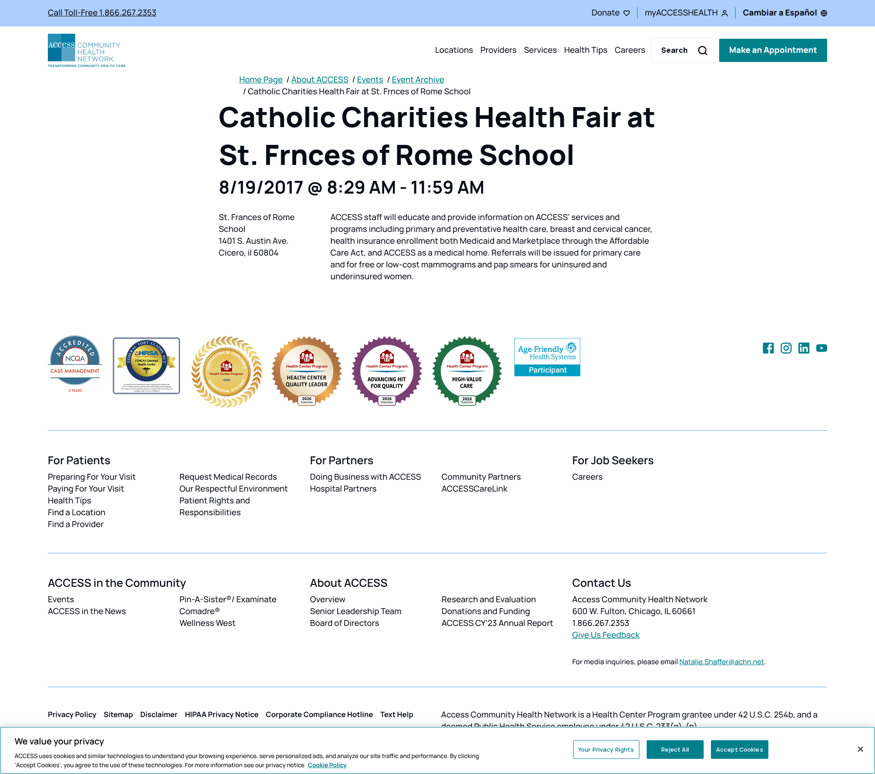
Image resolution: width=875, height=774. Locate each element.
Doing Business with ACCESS (365, 477)
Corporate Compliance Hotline (319, 714)
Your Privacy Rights (606, 749)
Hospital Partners (343, 488)
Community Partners (481, 477)
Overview (327, 599)
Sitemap (118, 714)
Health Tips (585, 50)
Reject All (675, 749)
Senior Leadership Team (355, 611)
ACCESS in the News (87, 611)
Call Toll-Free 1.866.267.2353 (102, 12)
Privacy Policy (72, 714)
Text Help (397, 714)
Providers (498, 50)
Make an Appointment (773, 50)
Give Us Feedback (606, 635)
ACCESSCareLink (474, 488)
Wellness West (208, 623)
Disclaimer (159, 714)
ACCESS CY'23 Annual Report (497, 623)
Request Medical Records (228, 477)
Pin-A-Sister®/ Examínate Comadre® (228, 605)
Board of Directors (344, 623)
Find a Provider (76, 524)
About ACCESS (319, 79)
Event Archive (418, 79)
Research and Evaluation (489, 599)
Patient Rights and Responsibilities (215, 506)
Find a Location (76, 512)
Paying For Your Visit (86, 488)
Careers (630, 50)
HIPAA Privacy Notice (222, 714)
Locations (454, 50)
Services (540, 50)
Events (370, 79)
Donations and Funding (486, 611)
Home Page (261, 79)
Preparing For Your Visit (92, 477)
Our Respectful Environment (234, 488)
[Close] (860, 749)
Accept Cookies (739, 749)
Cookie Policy (327, 764)
